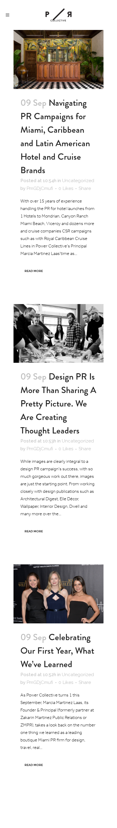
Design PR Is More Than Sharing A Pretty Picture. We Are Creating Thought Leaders (58, 403)
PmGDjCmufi (40, 188)
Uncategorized (78, 180)
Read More (34, 271)
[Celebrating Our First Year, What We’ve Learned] (59, 593)
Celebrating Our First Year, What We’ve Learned (57, 650)
